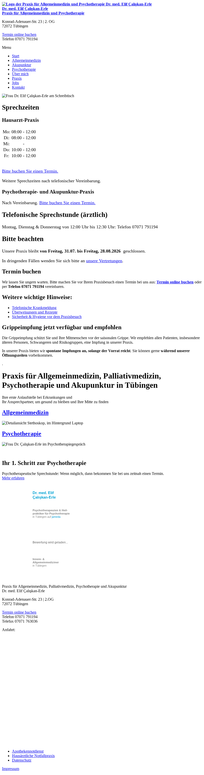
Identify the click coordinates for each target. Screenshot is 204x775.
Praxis (17, 78)
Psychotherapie (24, 69)
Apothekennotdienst (28, 751)
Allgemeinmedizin (26, 60)
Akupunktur (21, 65)
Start (15, 56)
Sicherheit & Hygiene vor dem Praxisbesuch (47, 317)
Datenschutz (21, 760)
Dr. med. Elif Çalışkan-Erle (44, 495)
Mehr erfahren (13, 478)
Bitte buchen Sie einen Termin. (30, 171)
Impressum (10, 769)
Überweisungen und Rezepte (34, 312)
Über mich (20, 74)
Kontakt (18, 87)
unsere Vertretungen (104, 260)
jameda (56, 516)
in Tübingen (46, 562)
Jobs (15, 83)
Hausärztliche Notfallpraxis (33, 756)
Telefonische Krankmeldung (34, 308)
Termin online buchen (19, 34)
